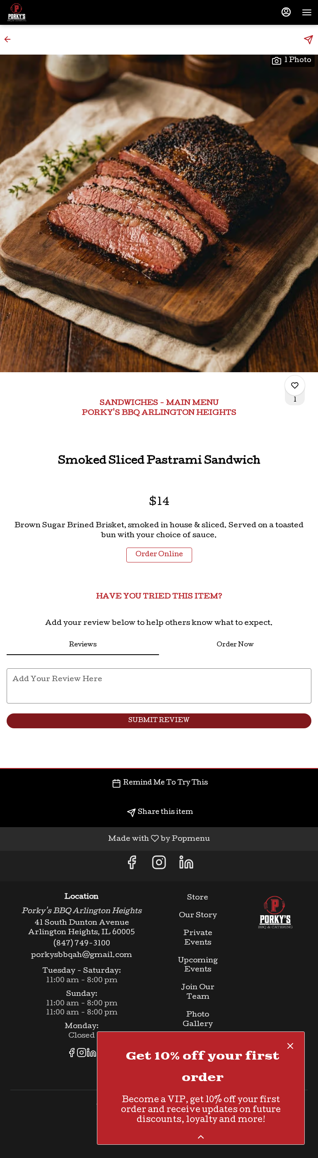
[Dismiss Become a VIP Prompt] (290, 1046)
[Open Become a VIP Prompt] (201, 1137)
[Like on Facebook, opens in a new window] (131, 866)
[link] (159, 555)
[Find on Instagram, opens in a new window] (159, 866)
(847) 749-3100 (81, 943)
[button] (10, 39)
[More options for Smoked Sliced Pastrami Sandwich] (295, 385)
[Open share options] (308, 39)
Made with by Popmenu (108, 839)
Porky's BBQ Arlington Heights (275, 912)
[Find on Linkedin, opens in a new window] (186, 866)
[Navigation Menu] (307, 12)
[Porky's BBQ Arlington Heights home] (43, 12)
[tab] (83, 645)
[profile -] (286, 12)
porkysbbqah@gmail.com (81, 955)
